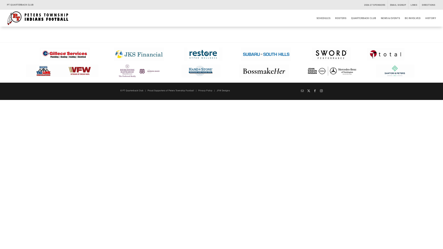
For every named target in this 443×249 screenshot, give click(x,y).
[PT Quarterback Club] (38, 12)
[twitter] (308, 90)
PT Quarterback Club (133, 90)
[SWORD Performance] (331, 48)
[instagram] (321, 90)
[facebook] (315, 90)
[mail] (302, 90)
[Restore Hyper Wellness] (203, 48)
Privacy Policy (205, 90)
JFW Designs (223, 90)
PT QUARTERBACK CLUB (20, 4)
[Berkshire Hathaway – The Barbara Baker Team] (139, 65)
